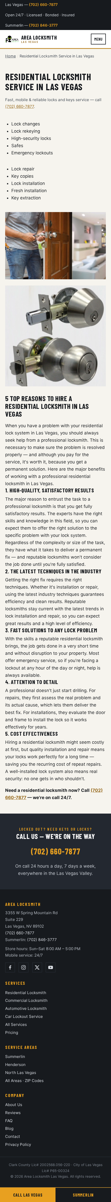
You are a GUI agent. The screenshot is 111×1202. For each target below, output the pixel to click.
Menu (98, 38)
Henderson (15, 1064)
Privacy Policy (18, 1144)
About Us (13, 1104)
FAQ (9, 1120)
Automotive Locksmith (26, 1008)
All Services (16, 1024)
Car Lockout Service (24, 1016)
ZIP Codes (34, 1080)
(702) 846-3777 (43, 25)
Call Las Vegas (27, 1194)
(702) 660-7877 (43, 4)
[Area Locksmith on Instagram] (23, 967)
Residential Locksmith (25, 992)
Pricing (11, 1032)
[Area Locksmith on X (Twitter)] (37, 967)
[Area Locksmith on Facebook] (10, 967)
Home (10, 56)
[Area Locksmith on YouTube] (51, 967)
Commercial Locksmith (26, 1000)
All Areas (13, 1080)
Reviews (13, 1112)
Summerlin (15, 1056)
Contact (12, 1136)
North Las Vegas (20, 1072)
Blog (9, 1128)
